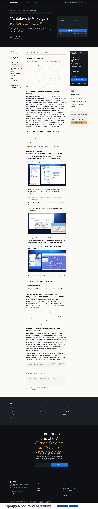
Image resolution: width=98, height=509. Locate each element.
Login (86, 2)
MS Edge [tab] (41, 146)
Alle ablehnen (73, 506)
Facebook (12, 493)
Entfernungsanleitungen (19, 10)
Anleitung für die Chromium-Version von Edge (15, 77)
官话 (11, 418)
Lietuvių (38, 407)
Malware (29, 2)
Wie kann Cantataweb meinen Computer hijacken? (15, 57)
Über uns (65, 483)
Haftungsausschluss (67, 490)
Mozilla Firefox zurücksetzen (14, 81)
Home (11, 10)
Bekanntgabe (66, 492)
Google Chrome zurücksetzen (15, 84)
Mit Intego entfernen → (72, 30)
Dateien (40, 2)
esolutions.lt (21, 491)
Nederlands (66, 407)
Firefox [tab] (47, 146)
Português (66, 411)
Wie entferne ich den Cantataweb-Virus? (15, 61)
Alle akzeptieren (62, 506)
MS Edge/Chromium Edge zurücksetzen (16, 72)
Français (38, 411)
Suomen (38, 414)
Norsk (64, 414)
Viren (37, 483)
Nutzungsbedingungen (68, 485)
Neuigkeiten (23, 2)
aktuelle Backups (51, 337)
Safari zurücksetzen (16, 87)
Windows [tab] (29, 146)
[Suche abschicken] (65, 2)
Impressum (65, 495)
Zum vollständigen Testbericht (79, 83)
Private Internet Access (38, 314)
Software (35, 2)
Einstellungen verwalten (86, 506)
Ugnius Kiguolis (16, 36)
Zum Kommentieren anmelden (58, 388)
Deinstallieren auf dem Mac (16, 69)
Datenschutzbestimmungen (69, 488)
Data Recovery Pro (40, 359)
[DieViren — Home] (14, 2)
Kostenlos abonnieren (79, 122)
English (12, 407)
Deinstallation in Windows (15, 65)
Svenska (12, 414)
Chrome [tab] (53, 146)
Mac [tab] (35, 146)
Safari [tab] (58, 146)
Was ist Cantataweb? (15, 53)
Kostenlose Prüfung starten (59, 464)
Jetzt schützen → (79, 79)
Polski (11, 411)
